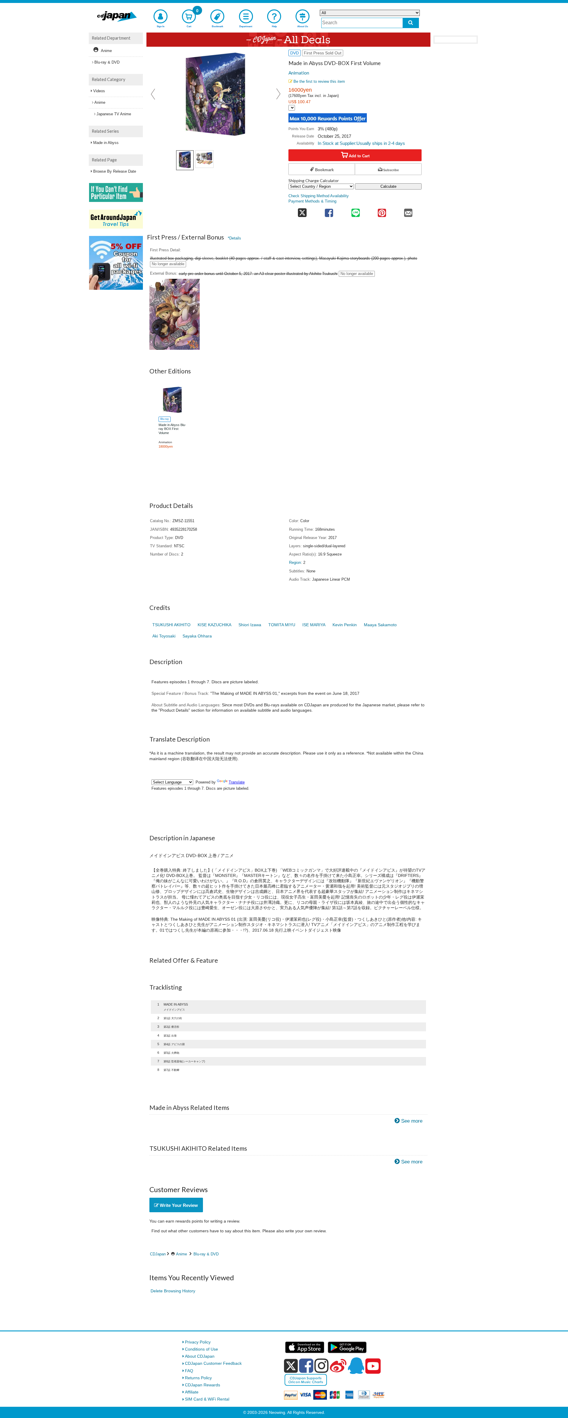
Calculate (388, 186)
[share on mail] (408, 211)
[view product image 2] (204, 159)
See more (411, 1121)
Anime (181, 1254)
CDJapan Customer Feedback (213, 1363)
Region (295, 563)
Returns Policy (198, 1377)
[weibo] (338, 1365)
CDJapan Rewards (202, 1385)
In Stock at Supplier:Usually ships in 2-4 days (361, 143)
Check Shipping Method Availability (318, 196)
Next (278, 94)
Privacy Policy (198, 1342)
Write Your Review (178, 1205)
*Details (234, 238)
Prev (153, 94)
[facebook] (306, 1365)
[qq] (356, 1365)
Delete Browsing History (173, 1290)
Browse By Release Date (114, 171)
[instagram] (321, 1365)
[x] (291, 1366)
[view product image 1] (185, 160)
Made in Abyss (106, 142)
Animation (298, 72)
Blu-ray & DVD (206, 1254)
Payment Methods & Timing (312, 201)
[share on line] (355, 211)
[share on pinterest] (382, 211)
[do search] (411, 23)
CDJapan (158, 1254)
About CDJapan (199, 1356)
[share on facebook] (329, 211)
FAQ (189, 1370)
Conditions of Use (201, 1349)
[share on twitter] (302, 211)
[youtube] (373, 1366)
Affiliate (192, 1392)
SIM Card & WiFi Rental (207, 1399)
